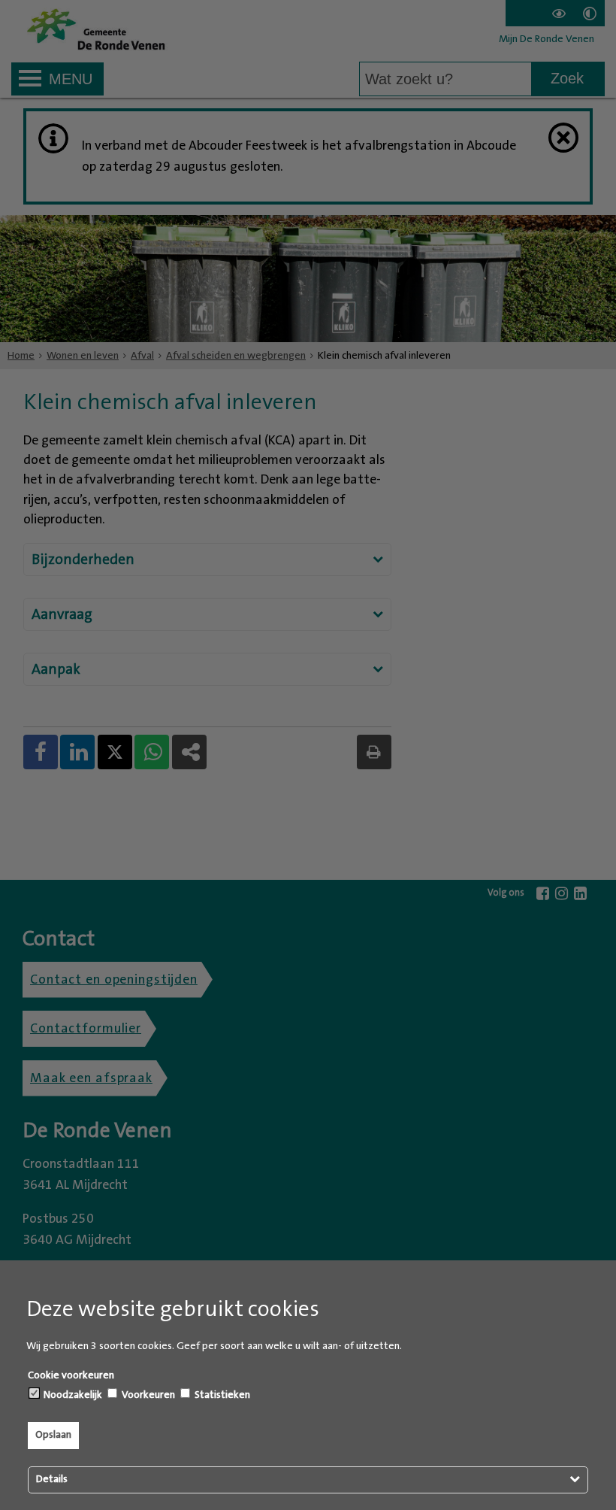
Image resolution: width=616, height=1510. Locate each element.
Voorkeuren (147, 1395)
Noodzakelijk (71, 1395)
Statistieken (221, 1395)
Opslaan (53, 1435)
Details (52, 1479)
